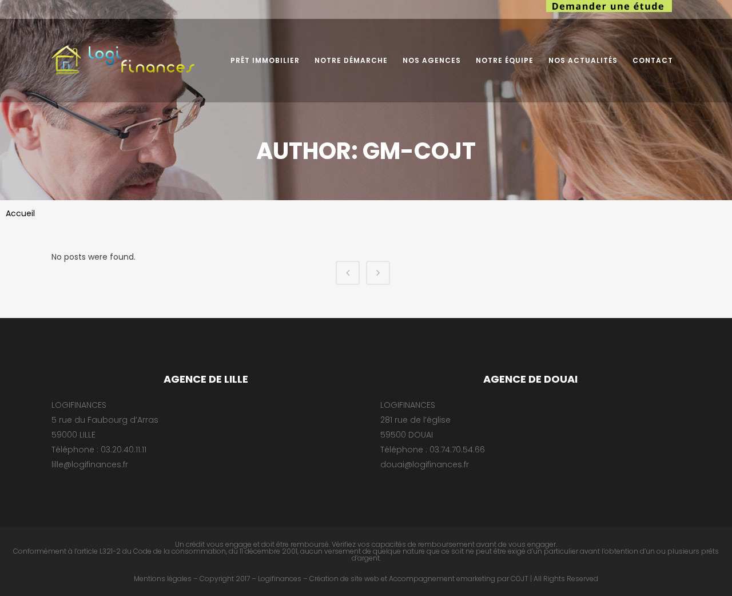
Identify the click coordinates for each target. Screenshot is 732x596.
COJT (519, 578)
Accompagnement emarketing (442, 578)
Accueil (20, 213)
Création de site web (344, 578)
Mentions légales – (166, 578)
